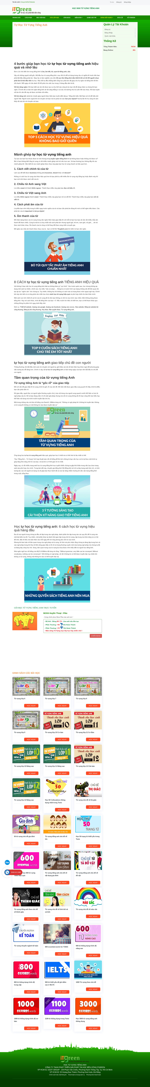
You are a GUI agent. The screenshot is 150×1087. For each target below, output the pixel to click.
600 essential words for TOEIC (56, 947)
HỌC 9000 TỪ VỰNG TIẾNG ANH (85, 8)
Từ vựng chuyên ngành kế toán (26, 946)
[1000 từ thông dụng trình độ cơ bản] (26, 1006)
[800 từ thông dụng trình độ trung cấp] (26, 970)
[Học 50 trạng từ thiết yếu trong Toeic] (88, 824)
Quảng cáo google (38, 307)
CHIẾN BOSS (95, 636)
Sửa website (79, 307)
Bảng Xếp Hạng (106, 17)
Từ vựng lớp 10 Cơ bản (54, 732)
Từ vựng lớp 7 (50, 698)
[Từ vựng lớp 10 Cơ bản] (57, 720)
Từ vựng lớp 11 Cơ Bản (85, 732)
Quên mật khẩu (110, 36)
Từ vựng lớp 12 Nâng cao (24, 800)
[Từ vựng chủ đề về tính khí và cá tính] (57, 897)
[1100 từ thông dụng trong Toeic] (57, 1006)
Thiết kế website (25, 307)
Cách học (28, 17)
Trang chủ (16, 17)
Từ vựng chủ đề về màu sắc (86, 909)
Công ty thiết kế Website (27, 2)
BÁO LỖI (120, 17)
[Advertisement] (57, 44)
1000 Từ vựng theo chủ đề (86, 982)
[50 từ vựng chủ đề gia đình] (26, 824)
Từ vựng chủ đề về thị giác (86, 800)
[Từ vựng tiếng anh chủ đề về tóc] (57, 824)
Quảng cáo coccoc (67, 307)
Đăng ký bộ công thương (32, 309)
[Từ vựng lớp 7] (57, 686)
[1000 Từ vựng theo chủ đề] (88, 970)
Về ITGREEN (131, 17)
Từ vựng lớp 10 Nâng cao (24, 766)
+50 (58, 625)
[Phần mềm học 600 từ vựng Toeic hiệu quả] (26, 860)
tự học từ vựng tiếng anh (71, 64)
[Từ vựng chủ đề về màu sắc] (88, 897)
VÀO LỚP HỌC (54, 17)
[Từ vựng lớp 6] (26, 686)
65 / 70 (59, 621)
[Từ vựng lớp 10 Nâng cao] (26, 754)
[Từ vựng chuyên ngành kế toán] (26, 933)
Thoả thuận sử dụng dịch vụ (76, 1075)
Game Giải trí (91, 17)
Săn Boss (66, 17)
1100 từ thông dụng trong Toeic (57, 1019)
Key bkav (45, 309)
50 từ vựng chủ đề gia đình (24, 836)
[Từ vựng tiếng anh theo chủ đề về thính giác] (26, 897)
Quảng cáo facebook (53, 307)
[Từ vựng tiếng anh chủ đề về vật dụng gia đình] (57, 860)
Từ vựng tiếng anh (67, 309)
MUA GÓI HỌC (40, 17)
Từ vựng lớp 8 (81, 698)
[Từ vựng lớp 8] (88, 686)
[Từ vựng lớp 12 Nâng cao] (26, 787)
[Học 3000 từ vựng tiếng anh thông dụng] (88, 1006)
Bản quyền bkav (54, 309)
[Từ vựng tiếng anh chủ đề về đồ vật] (88, 860)
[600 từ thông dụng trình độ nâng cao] (88, 933)
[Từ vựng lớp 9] (26, 720)
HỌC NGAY (31, 706)
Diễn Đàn (78, 17)
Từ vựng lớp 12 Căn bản (85, 766)
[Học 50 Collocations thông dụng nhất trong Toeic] (57, 787)
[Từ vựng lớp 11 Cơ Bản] (88, 720)
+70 (58, 628)
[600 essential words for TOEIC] (57, 934)
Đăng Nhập (127, 2)
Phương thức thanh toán (93, 1075)
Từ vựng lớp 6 (19, 698)
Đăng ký (119, 2)
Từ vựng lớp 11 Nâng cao (55, 766)
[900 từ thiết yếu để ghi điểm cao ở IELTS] (57, 970)
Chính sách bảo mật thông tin (58, 1075)
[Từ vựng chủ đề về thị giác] (88, 787)
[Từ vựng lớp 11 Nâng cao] (57, 754)
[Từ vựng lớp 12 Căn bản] (88, 754)
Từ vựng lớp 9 (19, 732)
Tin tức (112, 2)
